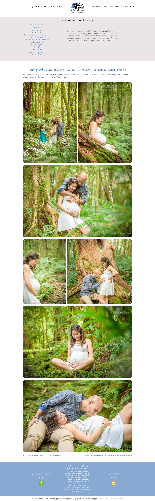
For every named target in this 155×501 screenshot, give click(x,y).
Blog (53, 7)
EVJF (37, 47)
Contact (119, 7)
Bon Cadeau (130, 7)
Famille (37, 27)
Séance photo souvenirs (36, 53)
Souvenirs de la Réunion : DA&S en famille (43, 455)
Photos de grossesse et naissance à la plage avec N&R (107, 455)
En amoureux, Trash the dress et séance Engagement (36, 37)
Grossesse (36, 25)
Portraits (37, 50)
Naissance (37, 30)
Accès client (96, 7)
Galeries (61, 7)
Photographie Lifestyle (37, 43)
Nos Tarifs (108, 7)
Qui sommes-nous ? (40, 7)
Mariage (37, 32)
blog (41, 477)
